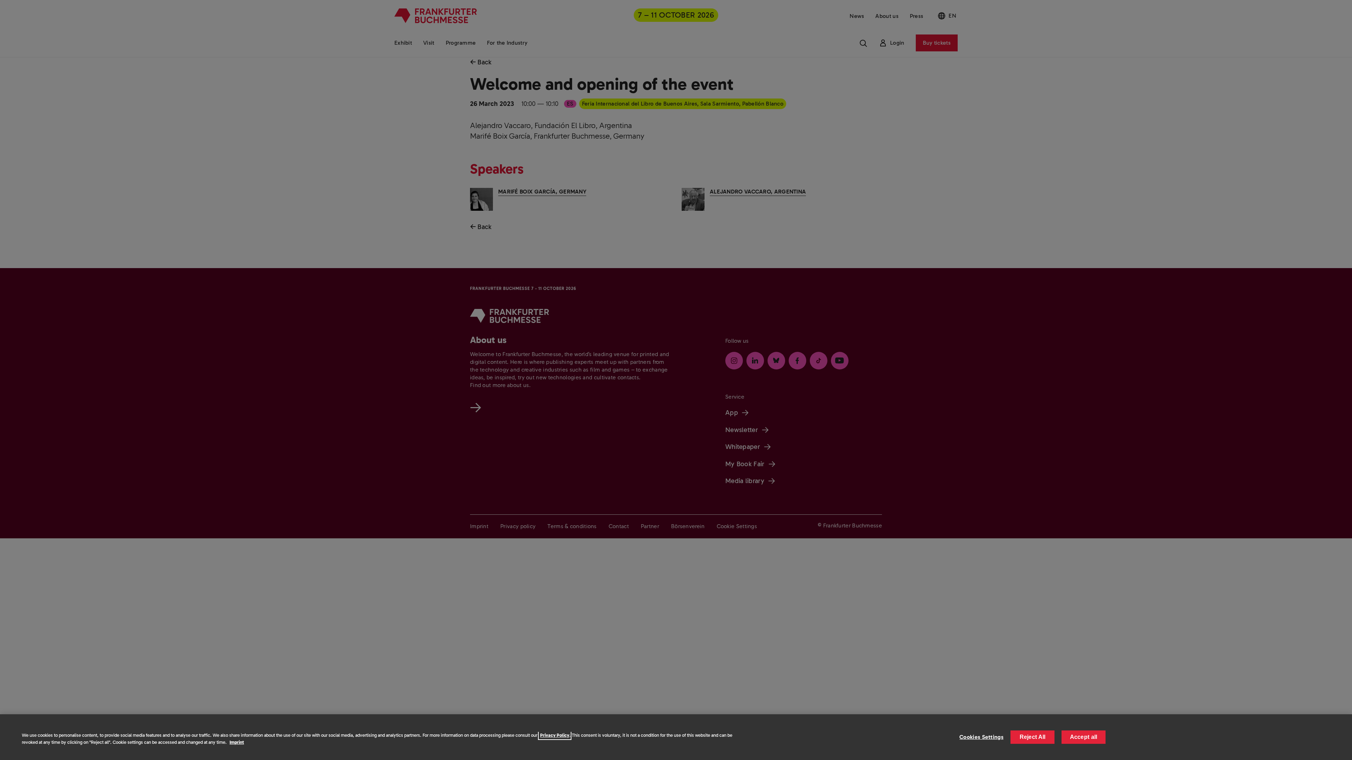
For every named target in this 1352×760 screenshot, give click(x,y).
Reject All (1033, 737)
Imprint (237, 742)
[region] (676, 737)
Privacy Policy (554, 735)
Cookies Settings (981, 737)
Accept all (1083, 737)
